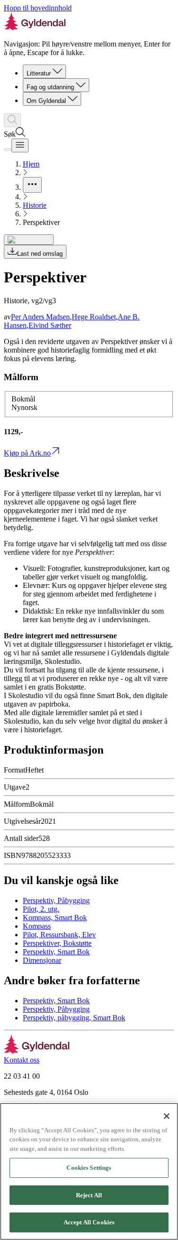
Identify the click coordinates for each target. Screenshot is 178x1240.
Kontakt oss (21, 1060)
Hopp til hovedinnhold (38, 8)
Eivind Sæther (49, 325)
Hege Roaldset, (95, 317)
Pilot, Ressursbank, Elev (59, 935)
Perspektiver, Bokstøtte (57, 943)
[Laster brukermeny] (7, 149)
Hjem (31, 164)
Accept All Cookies (89, 1222)
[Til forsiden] (37, 1051)
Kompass (37, 926)
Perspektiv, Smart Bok (56, 952)
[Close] (166, 1116)
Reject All (89, 1195)
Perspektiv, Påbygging (56, 900)
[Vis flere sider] (32, 185)
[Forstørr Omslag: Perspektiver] (29, 239)
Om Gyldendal (46, 100)
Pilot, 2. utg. (41, 909)
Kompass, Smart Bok (55, 918)
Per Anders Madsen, (41, 317)
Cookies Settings (88, 1167)
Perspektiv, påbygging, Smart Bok (74, 1018)
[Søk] (12, 120)
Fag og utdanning (50, 87)
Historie (35, 205)
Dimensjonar (42, 960)
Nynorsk (24, 407)
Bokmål (23, 399)
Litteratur (39, 73)
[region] (89, 1171)
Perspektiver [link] (41, 222)
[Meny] (19, 145)
